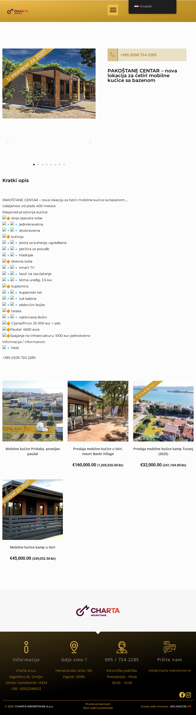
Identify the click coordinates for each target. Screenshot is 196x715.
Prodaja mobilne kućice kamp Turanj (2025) (163, 451)
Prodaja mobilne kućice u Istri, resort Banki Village (98, 451)
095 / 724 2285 (122, 659)
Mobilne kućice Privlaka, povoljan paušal (32, 451)
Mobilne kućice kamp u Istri (32, 547)
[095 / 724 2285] (122, 647)
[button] (113, 10)
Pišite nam (169, 659)
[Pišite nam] (170, 647)
